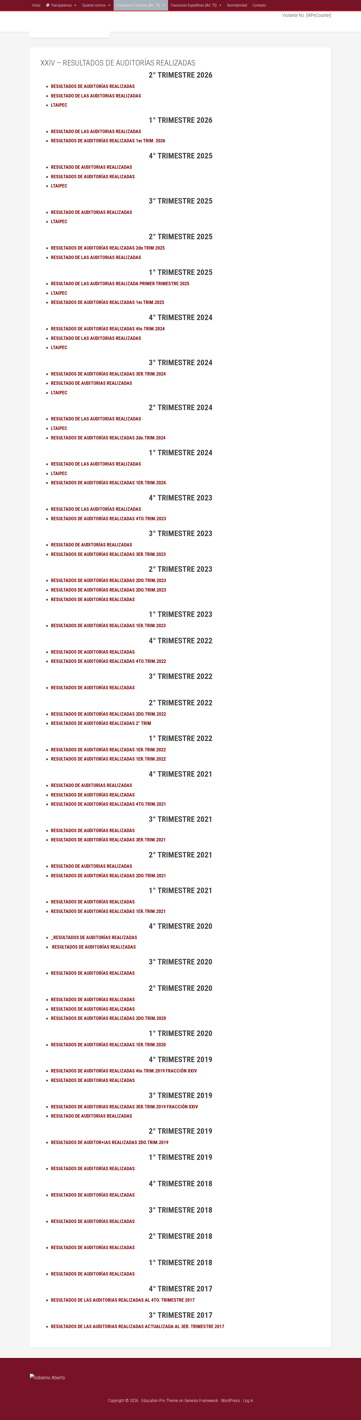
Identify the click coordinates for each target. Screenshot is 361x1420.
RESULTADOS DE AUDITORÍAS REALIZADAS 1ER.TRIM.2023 (109, 625)
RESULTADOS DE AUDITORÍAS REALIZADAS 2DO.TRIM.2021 (108, 875)
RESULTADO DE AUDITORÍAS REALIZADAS (92, 544)
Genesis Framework (201, 1400)
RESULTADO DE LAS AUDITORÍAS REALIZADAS (96, 509)
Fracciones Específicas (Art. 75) (194, 5)
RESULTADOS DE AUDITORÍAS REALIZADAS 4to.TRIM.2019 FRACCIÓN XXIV (124, 1071)
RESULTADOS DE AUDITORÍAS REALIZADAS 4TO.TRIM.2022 (109, 661)
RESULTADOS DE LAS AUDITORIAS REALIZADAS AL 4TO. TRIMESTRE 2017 (123, 1300)
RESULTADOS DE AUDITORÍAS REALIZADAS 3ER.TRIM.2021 (109, 839)
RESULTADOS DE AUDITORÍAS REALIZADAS (93, 599)
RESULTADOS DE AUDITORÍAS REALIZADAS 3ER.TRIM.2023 (108, 554)
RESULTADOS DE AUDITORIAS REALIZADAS (93, 652)
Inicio (36, 5)
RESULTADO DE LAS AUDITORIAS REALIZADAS (96, 464)
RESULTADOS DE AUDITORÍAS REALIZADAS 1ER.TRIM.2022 (109, 749)
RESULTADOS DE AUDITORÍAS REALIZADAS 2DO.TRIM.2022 (109, 714)
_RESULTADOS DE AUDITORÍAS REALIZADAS (94, 937)
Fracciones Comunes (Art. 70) (138, 5)
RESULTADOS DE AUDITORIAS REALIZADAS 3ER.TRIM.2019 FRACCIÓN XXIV (124, 1106)
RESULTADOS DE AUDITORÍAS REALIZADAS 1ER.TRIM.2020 (109, 1044)
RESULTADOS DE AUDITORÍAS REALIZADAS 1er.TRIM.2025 (107, 302)
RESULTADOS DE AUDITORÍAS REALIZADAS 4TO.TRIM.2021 (109, 804)
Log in (248, 1400)
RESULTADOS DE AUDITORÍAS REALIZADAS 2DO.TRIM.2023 (109, 580)
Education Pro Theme (159, 1400)
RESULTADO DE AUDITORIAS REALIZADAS (92, 785)
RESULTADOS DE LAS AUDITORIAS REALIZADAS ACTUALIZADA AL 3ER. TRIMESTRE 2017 (137, 1326)
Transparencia (61, 5)
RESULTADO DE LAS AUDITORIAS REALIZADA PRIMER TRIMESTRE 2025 (120, 283)
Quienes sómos (94, 5)
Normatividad (237, 5)
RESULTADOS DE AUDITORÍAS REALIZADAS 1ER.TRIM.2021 (109, 911)
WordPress (230, 1400)
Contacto (259, 5)
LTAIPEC (59, 293)
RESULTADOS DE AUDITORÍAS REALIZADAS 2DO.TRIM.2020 (109, 1018)
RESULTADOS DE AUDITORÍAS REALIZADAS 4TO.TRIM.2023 (108, 518)
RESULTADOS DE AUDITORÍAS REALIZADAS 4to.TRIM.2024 (108, 328)
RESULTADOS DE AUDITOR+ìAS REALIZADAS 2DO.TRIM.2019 (110, 1142)
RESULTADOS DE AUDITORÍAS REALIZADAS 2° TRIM (101, 723)
